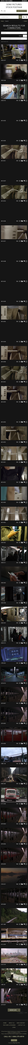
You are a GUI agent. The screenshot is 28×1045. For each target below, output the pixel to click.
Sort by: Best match (6, 38)
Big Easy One (16, 1042)
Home (2, 21)
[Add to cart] (24, 60)
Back (26, 21)
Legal (14, 1027)
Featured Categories (9, 1025)
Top (14, 1040)
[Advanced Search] (23, 17)
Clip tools (4, 33)
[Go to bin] (5, 11)
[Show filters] (26, 17)
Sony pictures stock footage (14, 6)
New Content (21, 1023)
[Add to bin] (22, 60)
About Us (11, 1023)
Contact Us (21, 1025)
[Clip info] (20, 60)
